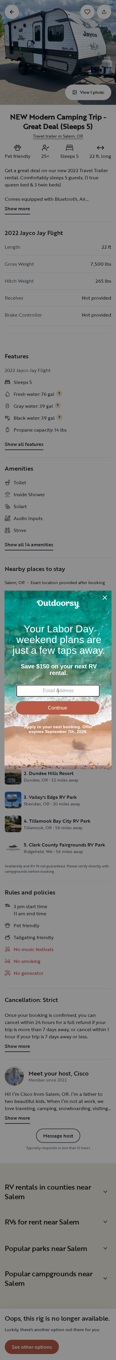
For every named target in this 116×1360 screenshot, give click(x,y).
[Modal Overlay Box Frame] (58, 680)
